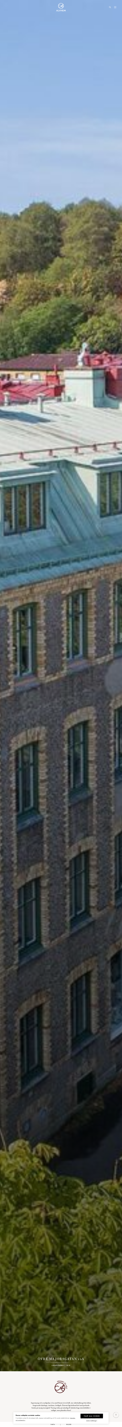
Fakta (53, 1424)
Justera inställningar (91, 1420)
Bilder (68, 1424)
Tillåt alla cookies (92, 1416)
